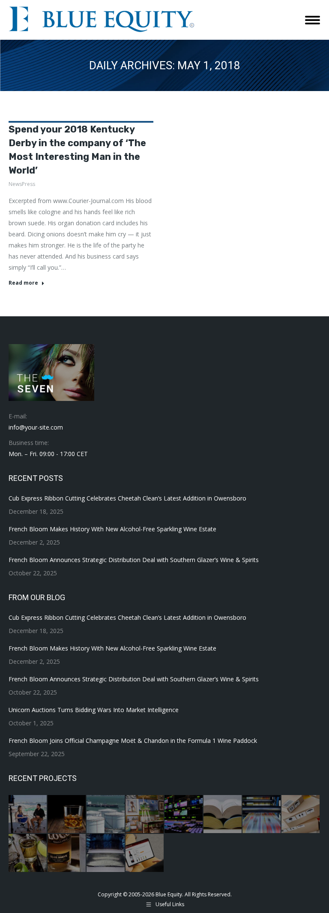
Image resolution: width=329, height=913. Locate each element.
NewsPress (22, 184)
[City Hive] (145, 853)
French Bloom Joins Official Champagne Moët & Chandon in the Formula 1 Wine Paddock (133, 740)
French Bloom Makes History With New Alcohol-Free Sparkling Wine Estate (112, 529)
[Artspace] (145, 814)
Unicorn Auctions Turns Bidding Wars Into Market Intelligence (94, 710)
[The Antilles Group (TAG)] (106, 814)
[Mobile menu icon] (312, 20)
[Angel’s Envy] (67, 814)
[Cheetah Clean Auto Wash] (106, 853)
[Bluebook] (222, 814)
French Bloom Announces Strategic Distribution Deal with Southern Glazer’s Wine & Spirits (134, 560)
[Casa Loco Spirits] (67, 853)
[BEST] (183, 814)
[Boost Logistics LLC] (300, 814)
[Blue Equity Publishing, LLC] (261, 814)
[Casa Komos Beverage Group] (28, 853)
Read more (23, 283)
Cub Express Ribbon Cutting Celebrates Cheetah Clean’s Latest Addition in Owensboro (127, 498)
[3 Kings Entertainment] (28, 814)
